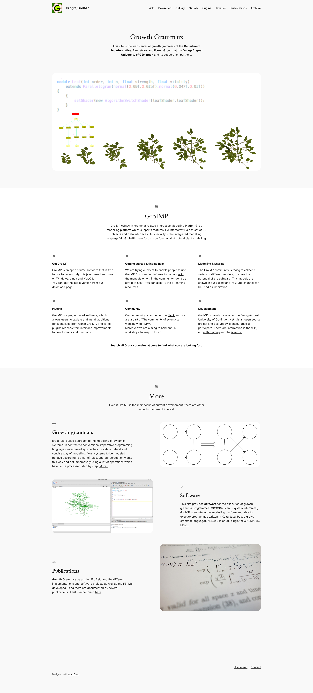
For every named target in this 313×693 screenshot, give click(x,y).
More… (103, 466)
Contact (256, 667)
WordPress (73, 674)
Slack (171, 315)
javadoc (236, 332)
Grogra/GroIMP (77, 8)
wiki (180, 274)
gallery (220, 282)
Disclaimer (240, 667)
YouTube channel (242, 282)
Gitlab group (211, 332)
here (98, 592)
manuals (135, 278)
